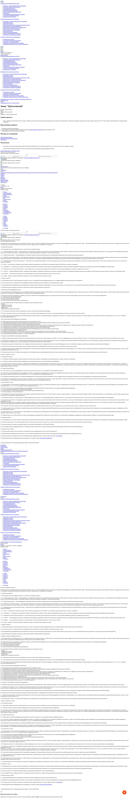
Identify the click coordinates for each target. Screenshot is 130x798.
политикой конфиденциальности (32, 157)
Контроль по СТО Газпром (9, 16)
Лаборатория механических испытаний (10, 19)
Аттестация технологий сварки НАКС (12, 40)
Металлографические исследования (11, 29)
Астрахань (5, 228)
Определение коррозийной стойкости (12, 33)
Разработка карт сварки (8, 39)
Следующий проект (15, 151)
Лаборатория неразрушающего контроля (10, 3)
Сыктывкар (6, 213)
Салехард (5, 206)
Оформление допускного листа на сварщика (13, 43)
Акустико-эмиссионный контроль (11, 15)
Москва (5, 192)
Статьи (20, 99)
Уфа (4, 198)
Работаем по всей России (6, 449)
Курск (4, 223)
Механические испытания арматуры (11, 28)
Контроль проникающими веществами (12, 12)
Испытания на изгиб (8, 22)
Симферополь (6, 211)
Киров (4, 208)
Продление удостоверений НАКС (11, 41)
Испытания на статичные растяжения (12, 34)
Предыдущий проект (5, 151)
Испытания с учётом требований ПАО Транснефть (15, 21)
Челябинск (5, 225)
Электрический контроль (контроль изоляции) (14, 14)
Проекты (12, 99)
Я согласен (3, 445)
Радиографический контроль (10, 9)
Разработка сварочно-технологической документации (15, 44)
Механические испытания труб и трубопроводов (14, 27)
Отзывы (16, 99)
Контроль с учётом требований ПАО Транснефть (14, 5)
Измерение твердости (8, 23)
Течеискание (6, 13)
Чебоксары (5, 201)
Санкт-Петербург (7, 193)
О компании (3, 99)
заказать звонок (4, 55)
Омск (4, 222)
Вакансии (24, 99)
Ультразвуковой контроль (9, 8)
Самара (5, 216)
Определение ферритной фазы (10, 32)
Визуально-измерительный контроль (11, 7)
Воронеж (5, 219)
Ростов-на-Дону (7, 199)
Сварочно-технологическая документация (10, 37)
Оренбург (5, 220)
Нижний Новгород (7, 194)
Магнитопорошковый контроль (10, 10)
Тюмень (5, 224)
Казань (2, 51)
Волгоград (5, 218)
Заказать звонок (4, 180)
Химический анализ (8, 31)
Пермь (4, 200)
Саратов (5, 217)
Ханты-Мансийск (7, 212)
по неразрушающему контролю (35, 129)
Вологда (5, 204)
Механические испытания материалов (12, 26)
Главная (2, 103)
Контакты (29, 99)
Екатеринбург (6, 196)
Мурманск (5, 207)
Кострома (5, 205)
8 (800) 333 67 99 (4, 100)
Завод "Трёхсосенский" (14, 103)
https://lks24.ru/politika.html (46, 438)
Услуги (8, 99)
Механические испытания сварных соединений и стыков (16, 25)
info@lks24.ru (4, 182)
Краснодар (5, 210)
